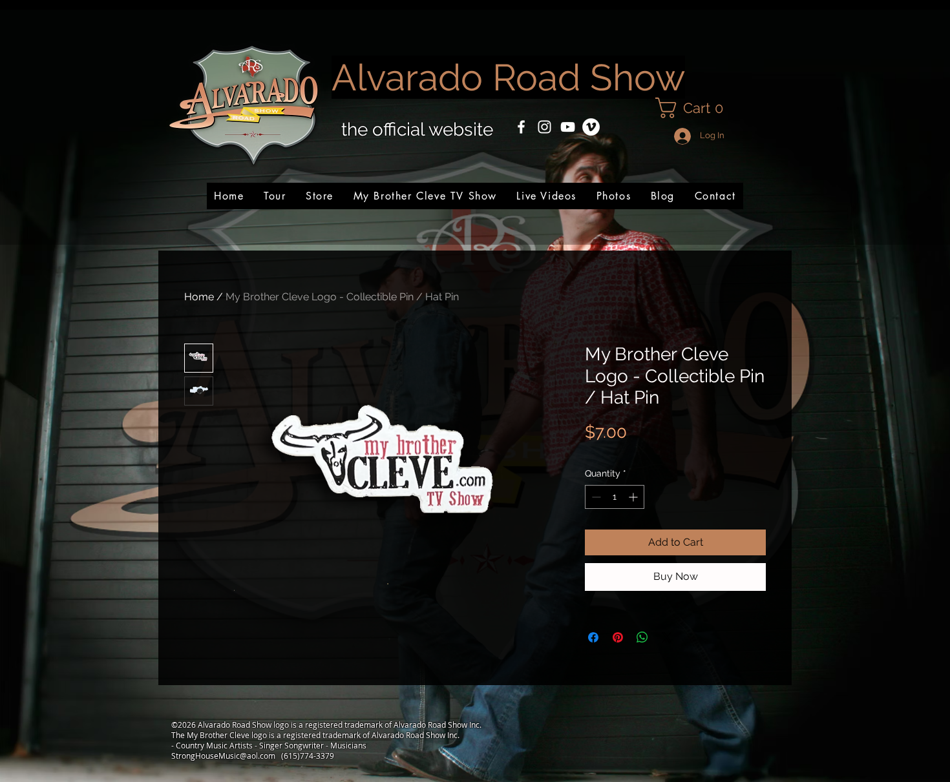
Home (199, 297)
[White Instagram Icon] (544, 127)
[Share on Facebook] (593, 637)
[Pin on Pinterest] (618, 637)
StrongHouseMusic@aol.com (223, 755)
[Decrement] (595, 497)
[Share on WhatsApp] (642, 637)
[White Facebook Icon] (521, 127)
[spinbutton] (614, 497)
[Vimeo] (591, 127)
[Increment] (634, 497)
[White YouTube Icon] (567, 127)
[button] (694, 108)
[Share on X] (667, 637)
